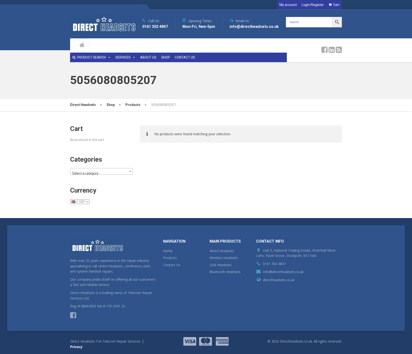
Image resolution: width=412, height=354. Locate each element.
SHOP (165, 57)
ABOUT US (148, 57)
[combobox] (101, 171)
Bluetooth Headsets (225, 271)
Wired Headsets (222, 251)
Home (168, 251)
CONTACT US (185, 57)
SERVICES (123, 57)
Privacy (76, 346)
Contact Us (171, 265)
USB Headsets (221, 265)
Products (170, 257)
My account (288, 5)
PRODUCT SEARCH (91, 57)
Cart (336, 5)
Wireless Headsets (224, 257)
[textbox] (101, 173)
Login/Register (313, 5)
